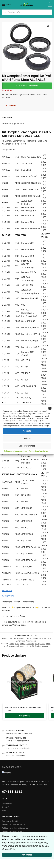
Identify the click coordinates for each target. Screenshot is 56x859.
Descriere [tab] (7, 117)
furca (17, 643)
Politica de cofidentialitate (39, 451)
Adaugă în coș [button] (24, 715)
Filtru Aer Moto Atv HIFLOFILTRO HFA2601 (23, 707)
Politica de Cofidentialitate (13, 824)
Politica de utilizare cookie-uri (15, 451)
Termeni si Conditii (10, 821)
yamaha (44, 646)
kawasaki (30, 643)
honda (22, 643)
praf (6, 646)
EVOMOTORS (8, 596)
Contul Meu (7, 803)
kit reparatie (40, 643)
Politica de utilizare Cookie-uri (15, 828)
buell (12, 643)
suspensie (24, 646)
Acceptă (27, 431)
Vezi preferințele (27, 445)
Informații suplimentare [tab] (13, 123)
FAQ (4, 810)
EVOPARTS (7, 590)
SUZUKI (33, 646)
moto (48, 643)
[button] (50, 408)
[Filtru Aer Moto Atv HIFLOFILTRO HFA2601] (24, 682)
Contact (5, 807)
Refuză (27, 438)
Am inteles (27, 855)
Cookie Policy (9, 849)
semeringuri (14, 646)
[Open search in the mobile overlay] (27, 12)
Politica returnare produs (13, 831)
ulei (38, 646)
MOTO (12, 638)
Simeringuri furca (24, 638)
